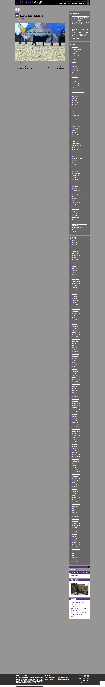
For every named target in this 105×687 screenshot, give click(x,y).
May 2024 (74, 296)
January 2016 (75, 495)
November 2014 (76, 525)
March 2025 (75, 274)
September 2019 (76, 409)
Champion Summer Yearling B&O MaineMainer (55, 67)
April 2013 (74, 559)
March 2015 (75, 516)
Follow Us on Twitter (49, 679)
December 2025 (76, 255)
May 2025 (74, 270)
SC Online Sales (76, 173)
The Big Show (75, 209)
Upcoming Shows (76, 229)
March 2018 (75, 448)
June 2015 (74, 510)
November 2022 (76, 334)
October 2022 (75, 336)
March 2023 (75, 326)
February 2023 (75, 328)
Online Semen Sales (77, 158)
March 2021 (75, 371)
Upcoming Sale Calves (77, 227)
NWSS (73, 154)
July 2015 (74, 508)
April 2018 (74, 446)
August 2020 (75, 386)
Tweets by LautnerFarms (74, 575)
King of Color (75, 117)
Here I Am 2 (75, 104)
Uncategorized (75, 217)
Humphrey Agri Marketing (78, 608)
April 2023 (74, 324)
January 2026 (75, 253)
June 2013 (74, 555)
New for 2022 (75, 149)
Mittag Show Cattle (77, 614)
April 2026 (74, 247)
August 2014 (75, 531)
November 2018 (76, 431)
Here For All (75, 102)
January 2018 (75, 452)
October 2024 (75, 285)
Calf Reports (75, 68)
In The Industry (75, 115)
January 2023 (75, 330)
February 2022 (75, 354)
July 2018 (74, 439)
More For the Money (77, 145)
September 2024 (76, 287)
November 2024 (76, 283)
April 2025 (74, 272)
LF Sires (74, 124)
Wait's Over (74, 231)
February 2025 (75, 277)
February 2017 (75, 467)
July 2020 (74, 388)
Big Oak (74, 62)
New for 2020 (75, 147)
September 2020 (76, 384)
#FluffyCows (75, 47)
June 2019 (74, 416)
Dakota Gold (75, 77)
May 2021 (74, 366)
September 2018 (76, 435)
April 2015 (74, 514)
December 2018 (76, 429)
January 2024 (75, 304)
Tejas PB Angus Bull (76, 204)
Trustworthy (75, 215)
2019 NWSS (75, 51)
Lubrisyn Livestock (76, 604)
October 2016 (75, 476)
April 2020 (74, 394)
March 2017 (75, 465)
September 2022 (76, 339)
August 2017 (75, 463)
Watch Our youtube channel (64, 679)
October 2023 (75, 311)
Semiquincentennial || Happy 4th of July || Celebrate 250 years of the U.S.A (80, 29)
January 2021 (75, 375)
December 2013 (76, 542)
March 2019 (75, 422)
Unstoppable (75, 219)
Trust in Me (74, 213)
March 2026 (75, 249)
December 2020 (76, 377)
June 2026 (74, 242)
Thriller (73, 211)
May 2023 (74, 321)
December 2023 (76, 307)
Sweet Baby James (76, 202)
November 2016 (76, 474)
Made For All (75, 130)
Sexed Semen (75, 175)
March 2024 (75, 300)
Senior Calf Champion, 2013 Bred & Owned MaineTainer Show (27, 67)
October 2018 (75, 433)
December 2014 (76, 523)
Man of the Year (76, 134)
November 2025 (76, 257)
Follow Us (85, 572)
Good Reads (75, 96)
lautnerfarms (22, 18)
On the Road (75, 156)
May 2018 (74, 444)
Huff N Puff (74, 109)
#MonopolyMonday (76, 49)
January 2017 (75, 469)
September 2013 (76, 549)
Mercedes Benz (75, 139)
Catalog (74, 72)
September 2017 (76, 461)
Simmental (74, 184)
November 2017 (76, 456)
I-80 (73, 111)
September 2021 (76, 358)
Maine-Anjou (75, 132)
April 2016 (74, 489)
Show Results (22, 62)
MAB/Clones (75, 128)
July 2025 (74, 266)
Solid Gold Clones (76, 192)
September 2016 (76, 478)
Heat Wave (74, 100)
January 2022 (75, 356)
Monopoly (74, 141)
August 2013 (75, 551)
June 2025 (74, 268)
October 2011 (75, 561)
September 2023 (76, 313)
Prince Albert (75, 164)
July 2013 (74, 553)
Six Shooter (74, 188)
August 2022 (75, 341)
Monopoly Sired (75, 143)
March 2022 (75, 351)
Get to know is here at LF (78, 92)
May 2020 (74, 392)
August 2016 (75, 480)
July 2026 (74, 240)
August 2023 (75, 315)
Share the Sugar (76, 179)
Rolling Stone (75, 171)
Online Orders (62, 4)
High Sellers (74, 4)
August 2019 (75, 411)
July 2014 (74, 534)
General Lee (75, 89)
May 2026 (74, 244)
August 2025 (75, 264)
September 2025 (76, 262)
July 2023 (74, 317)
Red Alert (74, 167)
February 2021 (75, 373)
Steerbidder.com (76, 200)
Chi (72, 74)
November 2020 (76, 379)
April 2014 (74, 540)
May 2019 (74, 418)
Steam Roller (75, 198)
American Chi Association (78, 612)
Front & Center (75, 83)
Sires (69, 4)
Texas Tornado (75, 207)
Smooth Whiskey (76, 190)
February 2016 (75, 493)
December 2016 (76, 471)
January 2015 (75, 521)
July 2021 (74, 362)
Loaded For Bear (76, 126)
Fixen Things (75, 25)
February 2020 (75, 399)
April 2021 (74, 369)
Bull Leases (74, 66)
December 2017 (76, 454)
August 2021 (75, 360)
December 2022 (76, 332)
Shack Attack (75, 177)
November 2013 (76, 544)
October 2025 (75, 259)
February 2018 (75, 450)
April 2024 (74, 298)
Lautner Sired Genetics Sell (78, 119)
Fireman (74, 79)
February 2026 (75, 251)
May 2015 (74, 512)
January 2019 (75, 426)
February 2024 (75, 302)
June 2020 (74, 390)
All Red (73, 53)
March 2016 (75, 491)
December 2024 (76, 281)
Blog (88, 4)
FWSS (73, 87)
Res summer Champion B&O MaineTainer (31, 16)
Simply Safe (75, 186)
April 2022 (74, 349)
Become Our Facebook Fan (50, 678)
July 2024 (74, 292)
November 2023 (76, 309)
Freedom (74, 81)
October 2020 (75, 381)
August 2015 (75, 506)
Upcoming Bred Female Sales (79, 221)
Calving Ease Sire (76, 70)
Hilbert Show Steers (77, 616)
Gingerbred (74, 94)
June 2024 (74, 294)
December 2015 (76, 497)
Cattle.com (74, 610)
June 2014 (74, 536)
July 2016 (74, 482)
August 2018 (75, 437)
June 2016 (74, 484)
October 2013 (75, 546)
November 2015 (76, 499)
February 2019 (75, 424)
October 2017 (75, 459)
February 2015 (75, 519)
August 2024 (75, 289)
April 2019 (74, 420)
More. (40, 682)
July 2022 (74, 343)
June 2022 (74, 345)
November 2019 (76, 405)
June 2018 (74, 441)
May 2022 (74, 347)
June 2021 (74, 364)
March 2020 (75, 396)
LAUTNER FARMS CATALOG (78, 602)
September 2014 (76, 529)
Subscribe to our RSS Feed (63, 678)
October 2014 (75, 527)
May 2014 (74, 538)
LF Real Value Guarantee (78, 122)
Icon (73, 113)
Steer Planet (75, 606)
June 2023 (74, 319)
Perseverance (75, 162)
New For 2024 (75, 152)
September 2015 (76, 504)
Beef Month (74, 59)
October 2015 (75, 501)
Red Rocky (74, 169)
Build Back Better (76, 64)
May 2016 (74, 486)
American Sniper (76, 55)
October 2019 (75, 407)
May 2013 (74, 557)
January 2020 (75, 401)
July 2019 (74, 414)
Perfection (74, 160)
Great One (74, 98)
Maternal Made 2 (76, 137)
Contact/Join (82, 4)
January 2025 (75, 279)
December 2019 (76, 403)
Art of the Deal (75, 57)
